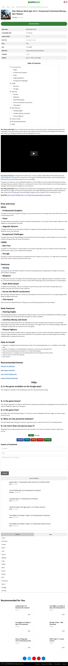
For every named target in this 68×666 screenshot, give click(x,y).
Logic (3, 561)
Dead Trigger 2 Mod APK (8, 370)
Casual (3, 554)
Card (3, 551)
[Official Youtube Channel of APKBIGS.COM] (34, 658)
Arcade (4, 544)
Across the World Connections (22, 102)
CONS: (14, 83)
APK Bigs (14, 17)
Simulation (5, 581)
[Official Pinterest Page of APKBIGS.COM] (39, 658)
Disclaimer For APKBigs (46, 664)
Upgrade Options (18, 78)
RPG (3, 577)
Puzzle (3, 571)
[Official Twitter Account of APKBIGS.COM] (29, 658)
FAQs (13, 124)
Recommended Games (19, 121)
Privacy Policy (57, 664)
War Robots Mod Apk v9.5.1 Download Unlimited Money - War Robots (32, 7)
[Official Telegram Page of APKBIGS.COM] (43, 658)
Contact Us (64, 664)
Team (15, 75)
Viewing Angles (18, 111)
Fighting (4, 557)
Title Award (16, 105)
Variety (15, 94)
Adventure (5, 541)
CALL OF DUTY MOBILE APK (9, 374)
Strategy (4, 587)
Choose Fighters (18, 116)
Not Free (16, 86)
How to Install (16, 119)
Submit (4, 473)
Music (3, 567)
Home (3, 7)
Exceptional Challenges (20, 81)
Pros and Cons (16, 67)
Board (3, 548)
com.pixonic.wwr (31, 40)
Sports (3, 584)
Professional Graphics (20, 72)
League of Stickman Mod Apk (9, 378)
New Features (16, 108)
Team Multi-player (18, 100)
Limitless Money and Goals (21, 113)
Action (13, 7)
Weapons (16, 97)
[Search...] (61, 1)
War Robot (4, 271)
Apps (50, 534)
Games (8, 7)
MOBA (3, 564)
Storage (15, 89)
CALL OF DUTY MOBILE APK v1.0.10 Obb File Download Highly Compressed (29, 195)
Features (14, 92)
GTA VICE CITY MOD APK (8, 366)
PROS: (15, 70)
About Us (37, 664)
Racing (3, 574)
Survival (4, 590)
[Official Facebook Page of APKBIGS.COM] (24, 658)
